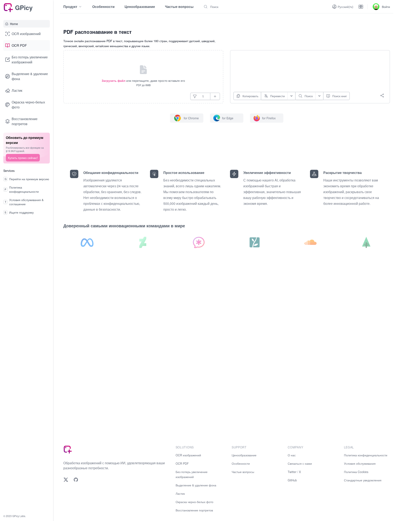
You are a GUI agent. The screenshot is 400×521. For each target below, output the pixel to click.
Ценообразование (140, 6)
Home (14, 24)
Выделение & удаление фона (30, 76)
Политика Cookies (356, 472)
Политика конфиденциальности (365, 455)
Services (9, 171)
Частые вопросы (179, 6)
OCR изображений (26, 33)
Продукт (70, 6)
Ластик (17, 90)
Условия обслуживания (360, 463)
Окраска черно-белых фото (28, 104)
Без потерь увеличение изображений (30, 59)
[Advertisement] (306, 63)
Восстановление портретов (25, 121)
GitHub (292, 480)
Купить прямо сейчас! (23, 158)
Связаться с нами (300, 463)
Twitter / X (294, 472)
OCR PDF (19, 45)
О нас (292, 455)
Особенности (103, 6)
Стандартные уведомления (362, 480)
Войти (386, 7)
